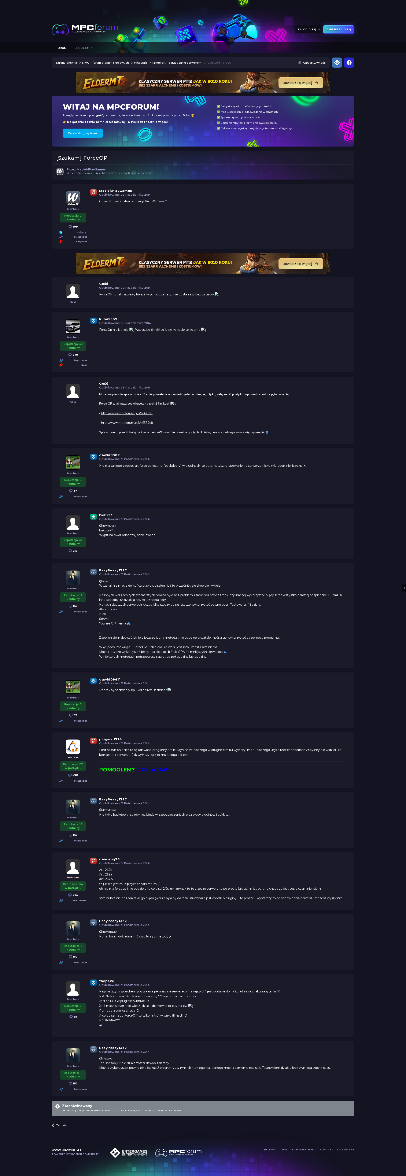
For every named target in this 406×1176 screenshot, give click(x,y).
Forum (61, 47)
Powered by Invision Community (75, 1154)
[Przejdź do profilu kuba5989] (73, 326)
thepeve (106, 981)
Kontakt (326, 1149)
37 (75, 490)
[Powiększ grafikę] (217, 294)
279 (75, 354)
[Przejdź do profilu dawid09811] (73, 462)
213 (75, 550)
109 (75, 226)
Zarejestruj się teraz (82, 133)
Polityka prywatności (299, 1149)
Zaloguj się (307, 29)
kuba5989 (108, 319)
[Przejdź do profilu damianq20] (73, 866)
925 (75, 894)
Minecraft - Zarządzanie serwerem (127, 173)
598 (75, 775)
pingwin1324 (110, 739)
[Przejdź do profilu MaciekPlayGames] (60, 171)
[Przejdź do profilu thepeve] (73, 988)
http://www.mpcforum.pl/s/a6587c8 (127, 423)
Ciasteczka (345, 1149)
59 (75, 1016)
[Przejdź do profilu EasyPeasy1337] (73, 578)
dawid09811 (110, 455)
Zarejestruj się (338, 29)
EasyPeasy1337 (113, 570)
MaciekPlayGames (115, 191)
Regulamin (83, 47)
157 (75, 606)
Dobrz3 (105, 515)
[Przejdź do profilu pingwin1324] (73, 747)
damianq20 (109, 859)
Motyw (270, 1149)
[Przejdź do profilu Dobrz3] (73, 522)
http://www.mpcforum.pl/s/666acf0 (126, 413)
